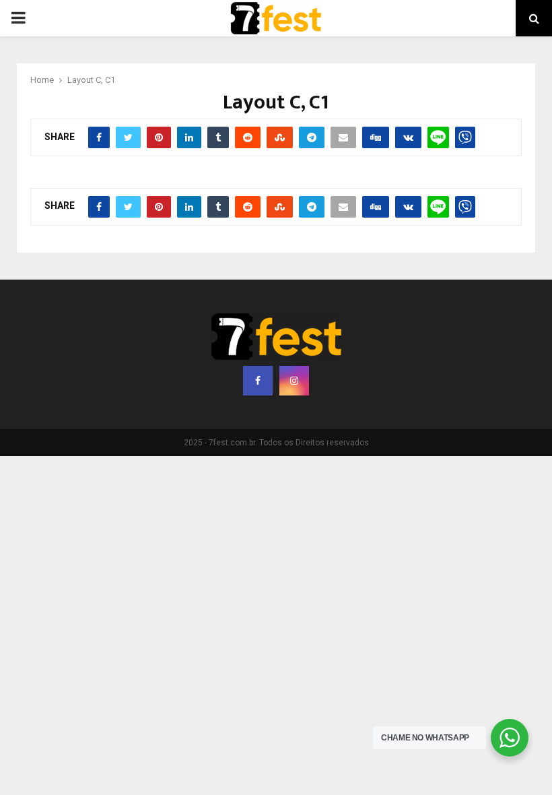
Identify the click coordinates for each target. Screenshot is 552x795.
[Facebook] (258, 380)
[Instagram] (294, 380)
